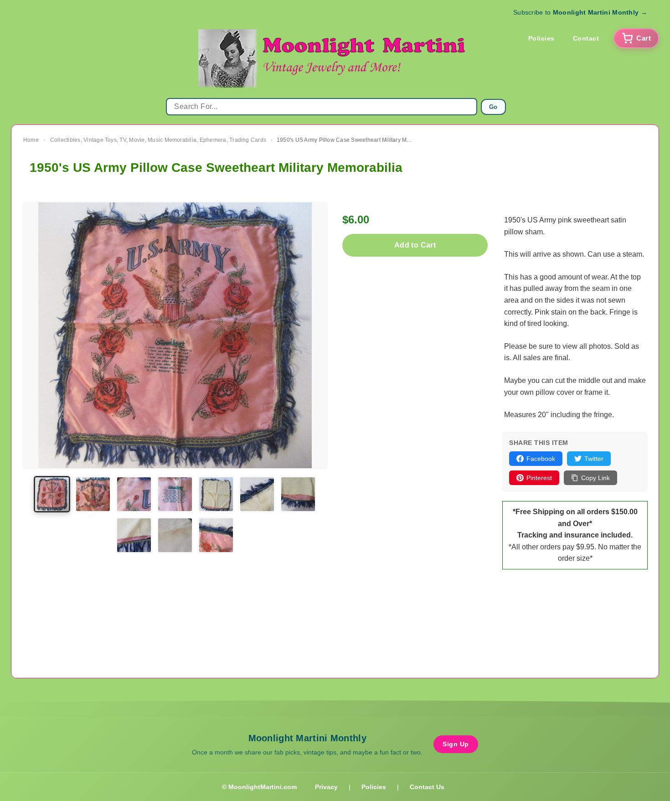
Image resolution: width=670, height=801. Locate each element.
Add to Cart (415, 245)
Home (31, 140)
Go (493, 106)
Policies (541, 38)
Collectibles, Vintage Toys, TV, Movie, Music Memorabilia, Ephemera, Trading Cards (158, 140)
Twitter (593, 458)
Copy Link (595, 477)
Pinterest (539, 477)
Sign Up (456, 744)
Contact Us (427, 787)
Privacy (326, 787)
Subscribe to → (580, 12)
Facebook (540, 458)
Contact (586, 38)
